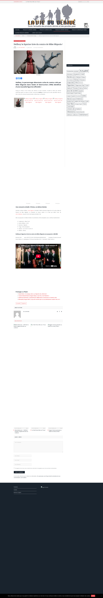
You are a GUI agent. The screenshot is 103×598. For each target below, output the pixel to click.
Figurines (24, 303)
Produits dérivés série (46, 29)
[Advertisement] (38, 280)
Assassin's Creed (79, 74)
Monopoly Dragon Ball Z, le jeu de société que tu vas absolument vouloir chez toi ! (39, 299)
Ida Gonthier (22, 47)
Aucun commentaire (39, 47)
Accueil (17, 29)
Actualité (18, 303)
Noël (74, 99)
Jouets (81, 91)
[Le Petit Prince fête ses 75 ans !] (38, 376)
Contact (15, 489)
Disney (76, 80)
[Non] (101, 596)
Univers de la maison (74, 109)
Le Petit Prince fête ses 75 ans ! (33, 1)
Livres (84, 96)
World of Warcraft (80, 112)
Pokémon (79, 99)
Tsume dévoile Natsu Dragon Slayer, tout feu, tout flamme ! (34, 295)
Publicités (16, 487)
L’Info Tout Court (37, 32)
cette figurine (31, 210)
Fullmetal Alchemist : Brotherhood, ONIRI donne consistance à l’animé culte (38, 297)
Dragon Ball (70, 82)
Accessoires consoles (72, 71)
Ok (93, 595)
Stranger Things (78, 104)
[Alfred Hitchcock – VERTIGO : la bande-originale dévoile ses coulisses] (21, 376)
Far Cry (81, 82)
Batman (79, 77)
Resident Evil (70, 101)
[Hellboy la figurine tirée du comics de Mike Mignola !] (38, 62)
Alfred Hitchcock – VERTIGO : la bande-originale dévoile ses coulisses (21, 431)
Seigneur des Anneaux (80, 101)
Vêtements (71, 112)
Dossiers (82, 80)
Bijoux (83, 77)
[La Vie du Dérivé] (51, 15)
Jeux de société (72, 91)
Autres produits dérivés (22, 32)
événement (84, 115)
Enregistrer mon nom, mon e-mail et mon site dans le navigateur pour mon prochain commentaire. (36, 468)
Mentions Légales (17, 492)
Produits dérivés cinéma (29, 29)
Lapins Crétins (78, 93)
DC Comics (70, 80)
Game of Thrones (72, 88)
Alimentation (69, 74)
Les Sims (78, 96)
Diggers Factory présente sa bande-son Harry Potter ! (55, 431)
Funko (87, 85)
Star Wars (70, 104)
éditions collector (72, 115)
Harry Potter (83, 88)
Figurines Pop (80, 85)
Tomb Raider (70, 106)
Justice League (70, 93)
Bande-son (71, 77)
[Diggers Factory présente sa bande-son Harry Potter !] (55, 376)
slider (87, 101)
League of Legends (71, 96)
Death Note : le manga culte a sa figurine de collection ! (33, 294)
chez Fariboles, (19, 214)
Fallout (76, 82)
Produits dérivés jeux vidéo (79, 29)
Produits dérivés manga (61, 29)
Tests (84, 104)
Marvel (69, 99)
